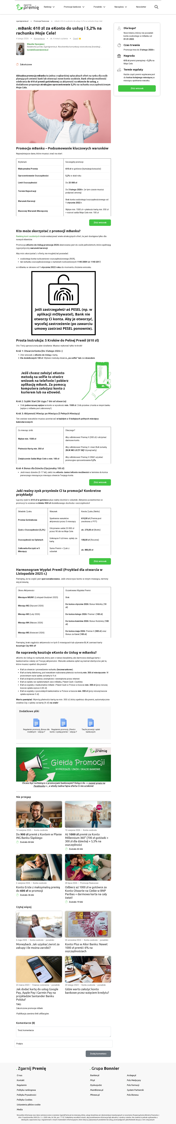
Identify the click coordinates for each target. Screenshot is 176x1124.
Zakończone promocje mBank (29, 1008)
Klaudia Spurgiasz (36, 44)
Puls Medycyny (134, 1080)
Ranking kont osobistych (28, 236)
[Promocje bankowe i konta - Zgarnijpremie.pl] (28, 7)
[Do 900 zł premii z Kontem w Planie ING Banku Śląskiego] (39, 814)
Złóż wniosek (137, 88)
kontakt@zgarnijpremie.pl (37, 50)
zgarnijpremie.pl (22, 21)
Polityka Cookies (24, 1100)
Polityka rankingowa (26, 1090)
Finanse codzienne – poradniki (46, 985)
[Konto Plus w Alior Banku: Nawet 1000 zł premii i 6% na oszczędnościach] (88, 924)
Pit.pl (92, 1080)
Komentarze (39, 38)
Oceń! (75, 38)
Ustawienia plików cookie (28, 1104)
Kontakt (20, 1080)
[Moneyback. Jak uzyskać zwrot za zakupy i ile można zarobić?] (39, 924)
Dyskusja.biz (96, 1085)
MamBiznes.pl (96, 1090)
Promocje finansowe (41, 21)
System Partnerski (135, 1090)
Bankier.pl (94, 1075)
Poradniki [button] (98, 7)
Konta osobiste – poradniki (42, 940)
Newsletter (141, 7)
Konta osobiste (41, 830)
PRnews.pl (95, 1095)
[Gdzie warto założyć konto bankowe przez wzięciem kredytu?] (88, 969)
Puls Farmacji (133, 1085)
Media (20, 1109)
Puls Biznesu (133, 1095)
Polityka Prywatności (26, 1095)
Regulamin (22, 1085)
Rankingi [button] (47, 7)
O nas (19, 1075)
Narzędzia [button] (119, 7)
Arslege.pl (131, 1075)
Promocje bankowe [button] (72, 7)
